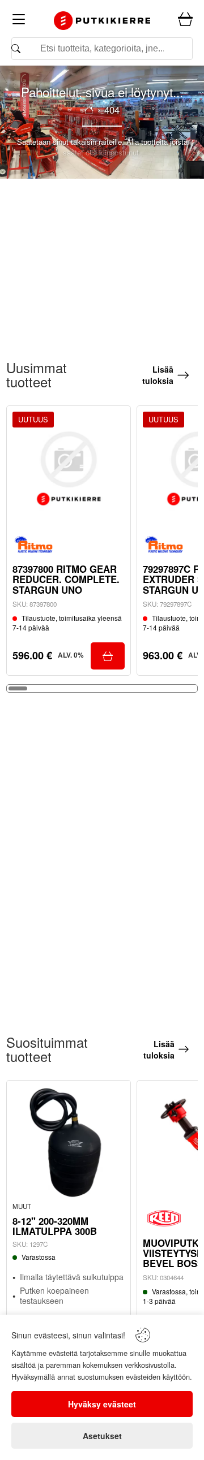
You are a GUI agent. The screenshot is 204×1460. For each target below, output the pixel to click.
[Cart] (185, 19)
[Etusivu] (89, 110)
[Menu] (19, 21)
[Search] (102, 48)
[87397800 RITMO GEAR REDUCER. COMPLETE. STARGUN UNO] (68, 468)
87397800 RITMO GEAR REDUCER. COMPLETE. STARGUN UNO (66, 579)
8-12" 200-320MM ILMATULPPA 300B (54, 1226)
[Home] (102, 20)
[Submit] (108, 655)
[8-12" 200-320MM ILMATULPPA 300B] (68, 1142)
